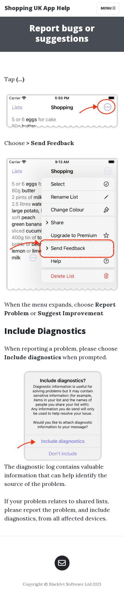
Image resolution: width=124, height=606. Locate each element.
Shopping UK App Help (37, 8)
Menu (106, 8)
